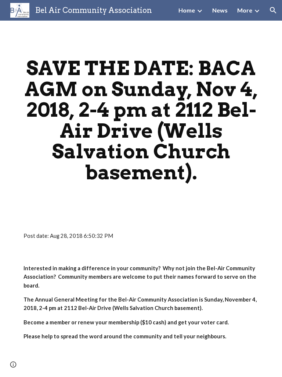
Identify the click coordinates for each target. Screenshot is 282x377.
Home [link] (186, 10)
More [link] (244, 10)
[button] (273, 10)
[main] (141, 120)
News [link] (220, 10)
